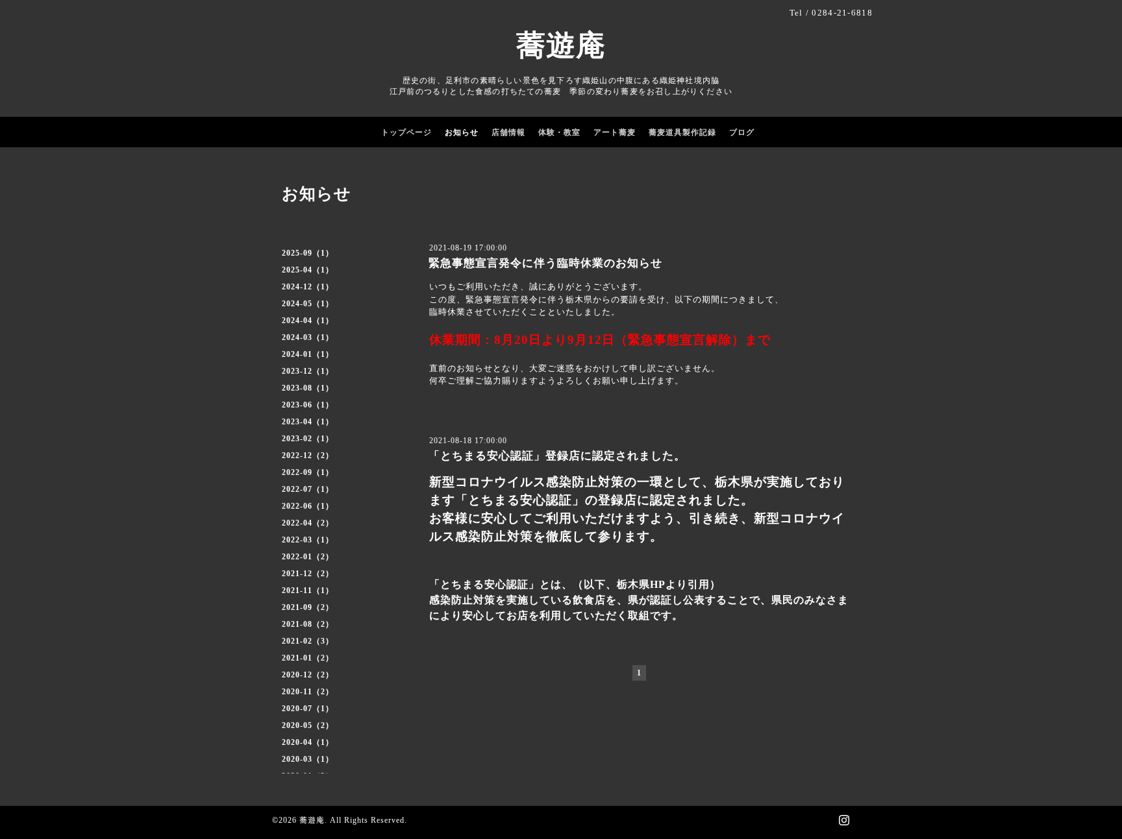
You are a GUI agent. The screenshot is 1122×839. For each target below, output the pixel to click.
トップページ (406, 132)
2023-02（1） (308, 438)
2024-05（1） (308, 303)
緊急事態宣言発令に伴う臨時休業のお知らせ (545, 263)
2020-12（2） (308, 674)
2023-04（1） (308, 421)
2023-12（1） (308, 371)
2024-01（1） (308, 354)
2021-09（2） (308, 607)
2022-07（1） (308, 489)
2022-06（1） (308, 506)
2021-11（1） (308, 590)
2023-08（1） (308, 388)
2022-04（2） (308, 523)
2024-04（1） (308, 320)
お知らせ (462, 132)
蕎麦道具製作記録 (682, 132)
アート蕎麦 (614, 132)
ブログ (741, 132)
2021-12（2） (308, 573)
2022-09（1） (308, 472)
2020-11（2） (308, 691)
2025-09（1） (308, 253)
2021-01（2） (308, 658)
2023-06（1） (308, 404)
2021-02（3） (308, 641)
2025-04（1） (308, 269)
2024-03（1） (308, 337)
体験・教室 (559, 132)
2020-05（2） (308, 725)
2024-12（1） (308, 286)
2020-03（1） (308, 759)
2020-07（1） (308, 708)
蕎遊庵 (561, 45)
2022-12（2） (308, 455)
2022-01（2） (308, 556)
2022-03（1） (308, 539)
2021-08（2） (308, 624)
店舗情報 (508, 132)
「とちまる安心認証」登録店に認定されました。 (557, 456)
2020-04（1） (308, 742)
